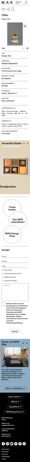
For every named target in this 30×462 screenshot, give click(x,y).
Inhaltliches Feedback (10, 277)
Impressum (5, 454)
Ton (3, 78)
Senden (15, 331)
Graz (19, 71)
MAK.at (14, 401)
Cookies (4, 459)
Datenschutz (5, 451)
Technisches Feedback (10, 280)
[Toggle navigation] (26, 2)
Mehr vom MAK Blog (14, 388)
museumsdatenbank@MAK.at (8, 430)
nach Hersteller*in (11, 146)
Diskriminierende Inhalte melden (12, 273)
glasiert (7, 78)
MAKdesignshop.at (14, 411)
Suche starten (14, 396)
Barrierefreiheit (6, 456)
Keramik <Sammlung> (10, 63)
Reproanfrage (8, 270)
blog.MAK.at (14, 406)
